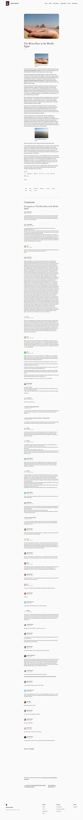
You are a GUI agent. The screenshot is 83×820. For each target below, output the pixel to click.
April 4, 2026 (29, 213)
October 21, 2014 (30, 493)
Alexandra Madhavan (31, 655)
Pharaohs (48, 188)
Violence (30, 190)
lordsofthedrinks (30, 624)
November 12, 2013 (28, 518)
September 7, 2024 (30, 225)
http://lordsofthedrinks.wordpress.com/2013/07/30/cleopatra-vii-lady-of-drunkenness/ (40, 676)
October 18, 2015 (30, 399)
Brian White (29, 257)
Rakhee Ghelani (15, 3)
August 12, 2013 (30, 585)
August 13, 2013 (30, 554)
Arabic (26, 188)
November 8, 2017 (30, 353)
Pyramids (53, 188)
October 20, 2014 (30, 503)
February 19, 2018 (30, 317)
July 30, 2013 (29, 625)
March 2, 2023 (29, 247)
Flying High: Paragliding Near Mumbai (31, 406)
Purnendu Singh (30, 736)
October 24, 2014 (30, 429)
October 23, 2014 (30, 441)
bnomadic (29, 701)
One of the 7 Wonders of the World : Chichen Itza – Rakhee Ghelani (37, 418)
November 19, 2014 (28, 419)
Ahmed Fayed (29, 383)
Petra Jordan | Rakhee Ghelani (30, 517)
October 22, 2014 (30, 459)
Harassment (35, 188)
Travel (26, 190)
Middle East (42, 188)
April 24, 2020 (29, 258)
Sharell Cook (29, 727)
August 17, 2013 (30, 530)
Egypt (30, 188)
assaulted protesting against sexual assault (34, 80)
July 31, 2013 (29, 594)
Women (35, 190)
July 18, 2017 (29, 384)
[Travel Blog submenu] (58, 3)
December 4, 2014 (27, 408)
